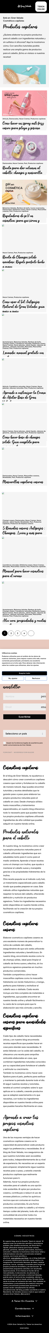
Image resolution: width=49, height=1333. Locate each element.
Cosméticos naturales (23, 343)
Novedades (7, 477)
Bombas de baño (23, 208)
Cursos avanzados (37, 208)
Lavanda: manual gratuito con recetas (23, 355)
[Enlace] (24, 6)
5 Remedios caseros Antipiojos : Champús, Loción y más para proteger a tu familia (24, 533)
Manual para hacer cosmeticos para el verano (23, 573)
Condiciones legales (21, 743)
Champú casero (9, 343)
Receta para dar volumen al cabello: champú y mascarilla (22, 170)
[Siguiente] (31, 633)
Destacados (13, 119)
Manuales (28, 347)
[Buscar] (4, 6)
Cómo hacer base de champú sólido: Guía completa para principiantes (21, 442)
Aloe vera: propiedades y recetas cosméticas (24, 623)
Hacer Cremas (24, 119)
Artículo (5, 119)
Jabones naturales (17, 347)
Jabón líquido (31, 345)
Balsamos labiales (9, 208)
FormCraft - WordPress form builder (18, 752)
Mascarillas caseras (31, 476)
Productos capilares (38, 119)
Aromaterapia (8, 342)
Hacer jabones (19, 345)
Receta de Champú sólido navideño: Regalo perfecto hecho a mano (24, 262)
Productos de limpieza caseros (21, 523)
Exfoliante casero (19, 210)
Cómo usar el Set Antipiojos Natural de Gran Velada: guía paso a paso (24, 306)
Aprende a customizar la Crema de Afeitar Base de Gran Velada (24, 397)
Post (25, 163)
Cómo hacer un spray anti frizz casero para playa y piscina (23, 125)
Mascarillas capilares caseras (23, 481)
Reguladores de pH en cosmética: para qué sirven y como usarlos (21, 220)
